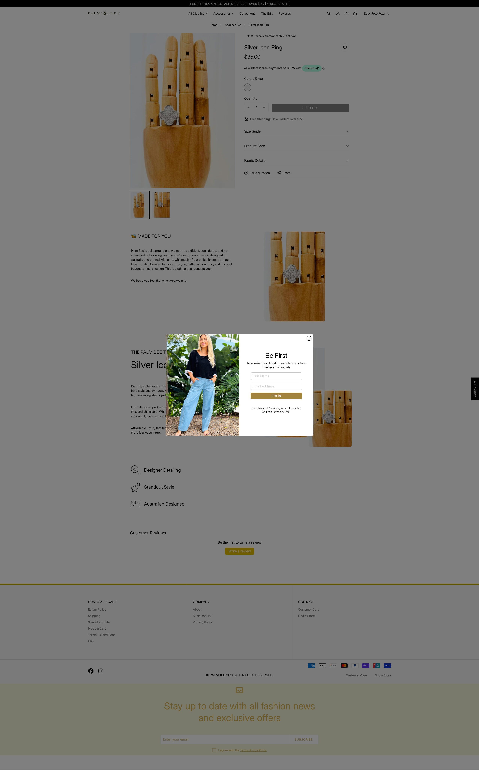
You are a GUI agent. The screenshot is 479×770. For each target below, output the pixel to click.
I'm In (276, 396)
